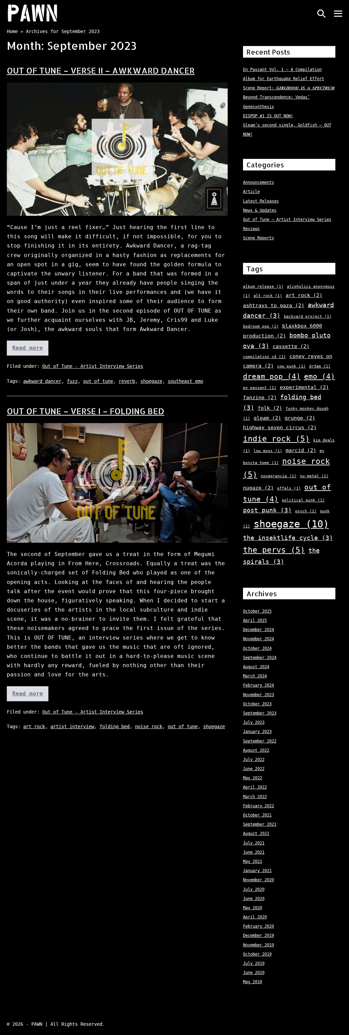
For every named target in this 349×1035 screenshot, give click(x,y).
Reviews (251, 228)
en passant (259, 388)
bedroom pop (261, 326)
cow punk (291, 366)
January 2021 (257, 870)
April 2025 (255, 620)
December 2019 (258, 935)
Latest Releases (261, 201)
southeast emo (185, 381)
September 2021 (259, 824)
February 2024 (258, 685)
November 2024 (258, 638)
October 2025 (257, 611)
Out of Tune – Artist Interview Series (287, 219)
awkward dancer (42, 381)
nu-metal (314, 476)
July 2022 (253, 759)
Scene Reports (258, 238)
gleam (267, 418)
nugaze (258, 488)
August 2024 (256, 666)
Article (251, 191)
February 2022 (258, 806)
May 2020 (252, 907)
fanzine (260, 397)
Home (12, 31)
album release (263, 286)
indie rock (276, 438)
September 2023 (259, 713)
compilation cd (264, 357)
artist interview (72, 726)
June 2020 (253, 898)
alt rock (268, 296)
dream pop (272, 376)
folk (270, 408)
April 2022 (255, 787)
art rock (34, 726)
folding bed (115, 726)
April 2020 (255, 917)
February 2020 (258, 926)
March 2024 (255, 676)
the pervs (274, 549)
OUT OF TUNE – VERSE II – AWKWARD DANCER (101, 70)
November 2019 (258, 945)
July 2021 (253, 843)
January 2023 (257, 731)
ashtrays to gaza (273, 305)
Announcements (258, 182)
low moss (268, 451)
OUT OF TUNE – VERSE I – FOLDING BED (85, 411)
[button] (321, 14)
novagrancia (279, 476)
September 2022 (259, 741)
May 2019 (252, 981)
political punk (303, 500)
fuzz (72, 381)
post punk (267, 510)
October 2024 (257, 648)
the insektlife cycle (288, 537)
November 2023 (258, 694)
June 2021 (253, 852)
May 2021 (252, 861)
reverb (127, 381)
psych (306, 511)
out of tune (98, 381)
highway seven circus (280, 427)
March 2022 (255, 796)
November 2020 (258, 879)
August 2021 (256, 833)
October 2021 (257, 815)
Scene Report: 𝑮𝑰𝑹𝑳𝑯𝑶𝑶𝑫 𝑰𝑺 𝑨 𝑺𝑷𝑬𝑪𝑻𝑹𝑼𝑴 (289, 88)
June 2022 (253, 768)
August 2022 (256, 750)
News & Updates (259, 210)
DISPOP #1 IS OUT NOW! (268, 116)
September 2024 (259, 657)
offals (289, 488)
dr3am (320, 366)
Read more (30, 350)
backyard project (308, 316)
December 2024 (258, 629)
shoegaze (151, 381)
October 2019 (257, 954)
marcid (301, 450)
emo (319, 376)
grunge (300, 418)
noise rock (148, 726)
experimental (304, 387)
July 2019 (253, 963)
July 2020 (253, 889)
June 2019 (253, 972)
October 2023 (257, 704)
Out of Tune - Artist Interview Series (92, 366)
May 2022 (252, 778)
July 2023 (253, 722)
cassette (291, 346)
